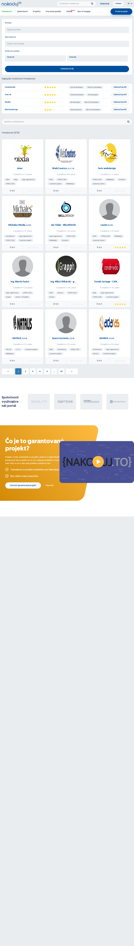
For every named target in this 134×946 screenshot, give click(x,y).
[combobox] (67, 30)
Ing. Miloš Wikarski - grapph (66, 282)
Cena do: (73, 57)
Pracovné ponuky (53, 12)
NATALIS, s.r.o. (19, 338)
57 (61, 372)
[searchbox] (67, 30)
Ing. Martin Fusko (20, 282)
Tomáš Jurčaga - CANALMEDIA (110, 282)
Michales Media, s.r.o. (19, 225)
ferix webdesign (107, 168)
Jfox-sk (8, 95)
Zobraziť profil (120, 87)
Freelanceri (7, 12)
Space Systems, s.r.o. (63, 338)
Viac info (50, 486)
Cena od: (10, 57)
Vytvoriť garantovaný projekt (23, 486)
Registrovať (104, 3)
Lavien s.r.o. (107, 225)
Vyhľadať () (67, 69)
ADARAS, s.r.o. (106, 338)
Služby (69, 12)
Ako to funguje (84, 12)
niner (20, 168)
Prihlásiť (118, 3)
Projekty (37, 12)
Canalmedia (10, 87)
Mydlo (8, 102)
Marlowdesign (11, 110)
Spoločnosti (22, 12)
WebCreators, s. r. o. (63, 168)
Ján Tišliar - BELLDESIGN (63, 225)
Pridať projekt (121, 12)
